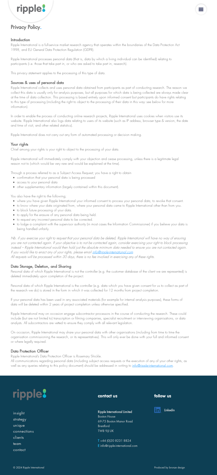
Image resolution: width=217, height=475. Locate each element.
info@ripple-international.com (112, 252)
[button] (201, 9)
